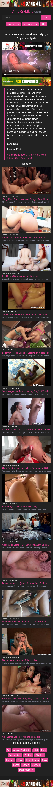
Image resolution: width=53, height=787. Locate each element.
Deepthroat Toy (26, 770)
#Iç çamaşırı (13, 155)
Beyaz (26, 765)
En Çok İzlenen (30, 24)
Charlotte (39, 755)
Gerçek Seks (32, 760)
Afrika (20, 760)
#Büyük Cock (13, 158)
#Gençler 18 (26, 158)
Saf (8, 750)
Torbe (43, 750)
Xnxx (44, 760)
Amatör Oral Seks (21, 750)
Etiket (43, 24)
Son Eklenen (13, 24)
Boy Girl (36, 765)
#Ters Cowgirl (39, 155)
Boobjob (10, 760)
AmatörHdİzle (26, 11)
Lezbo (16, 765)
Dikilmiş (28, 755)
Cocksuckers (15, 755)
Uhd (36, 750)
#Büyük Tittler (25, 155)
